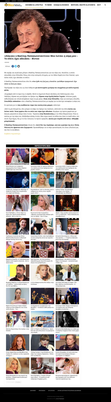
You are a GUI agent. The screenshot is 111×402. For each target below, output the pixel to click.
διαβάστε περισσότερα (12, 134)
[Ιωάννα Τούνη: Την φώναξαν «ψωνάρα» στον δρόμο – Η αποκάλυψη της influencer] (67, 180)
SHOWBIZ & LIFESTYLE (34, 5)
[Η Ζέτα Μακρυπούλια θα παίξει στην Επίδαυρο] (42, 273)
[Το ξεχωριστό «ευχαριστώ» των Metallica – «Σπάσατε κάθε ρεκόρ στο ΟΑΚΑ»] (42, 296)
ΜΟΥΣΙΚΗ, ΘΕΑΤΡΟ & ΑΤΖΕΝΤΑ (83, 5)
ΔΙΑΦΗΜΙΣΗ (14, 1)
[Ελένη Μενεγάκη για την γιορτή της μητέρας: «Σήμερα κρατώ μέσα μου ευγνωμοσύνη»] (17, 365)
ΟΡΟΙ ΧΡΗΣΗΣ (51, 390)
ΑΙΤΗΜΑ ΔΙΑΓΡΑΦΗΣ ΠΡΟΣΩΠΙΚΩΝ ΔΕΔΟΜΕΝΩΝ (69, 390)
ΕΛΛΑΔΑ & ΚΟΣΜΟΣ (61, 5)
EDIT (99, 5)
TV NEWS (48, 5)
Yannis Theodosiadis (60, 398)
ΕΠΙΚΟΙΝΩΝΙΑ (20, 1)
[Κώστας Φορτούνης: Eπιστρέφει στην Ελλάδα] (17, 319)
